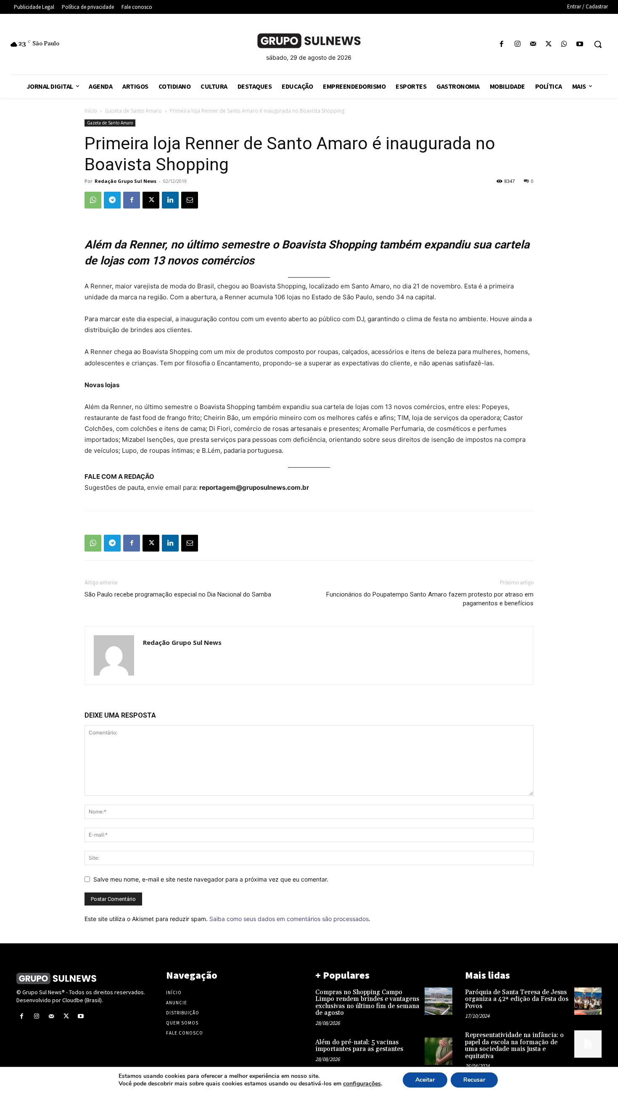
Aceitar (425, 1080)
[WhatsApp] (564, 44)
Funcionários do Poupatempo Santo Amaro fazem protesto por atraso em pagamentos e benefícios (429, 599)
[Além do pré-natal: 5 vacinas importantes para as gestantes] (438, 1051)
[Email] (189, 200)
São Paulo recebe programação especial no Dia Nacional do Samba (178, 594)
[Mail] (533, 44)
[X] (548, 44)
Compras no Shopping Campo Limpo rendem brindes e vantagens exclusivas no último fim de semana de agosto (367, 1002)
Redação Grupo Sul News (125, 181)
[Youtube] (580, 44)
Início (91, 110)
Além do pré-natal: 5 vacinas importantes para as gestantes (359, 1045)
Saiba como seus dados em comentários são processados (289, 918)
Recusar (474, 1080)
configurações (362, 1084)
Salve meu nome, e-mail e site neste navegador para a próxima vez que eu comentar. (210, 879)
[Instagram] (517, 44)
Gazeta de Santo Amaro (133, 110)
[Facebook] (501, 44)
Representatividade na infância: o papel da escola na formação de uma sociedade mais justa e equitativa (514, 1045)
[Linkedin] (170, 200)
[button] (598, 44)
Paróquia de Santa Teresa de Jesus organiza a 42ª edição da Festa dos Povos (516, 999)
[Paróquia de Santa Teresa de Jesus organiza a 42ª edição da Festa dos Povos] (588, 1001)
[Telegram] (112, 200)
